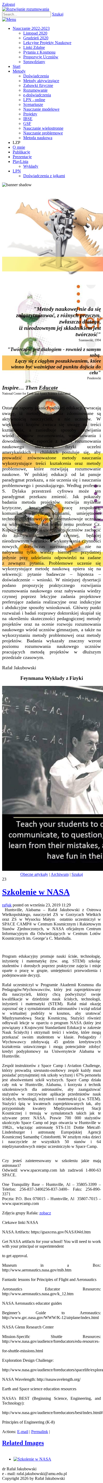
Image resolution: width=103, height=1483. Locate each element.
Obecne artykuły (34, 874)
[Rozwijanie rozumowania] (25, 9)
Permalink (39, 1431)
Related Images (23, 1442)
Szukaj (57, 14)
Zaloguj (8, 4)
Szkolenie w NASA (36, 892)
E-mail (22, 1431)
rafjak (7, 905)
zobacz (45, 1213)
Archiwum (60, 874)
